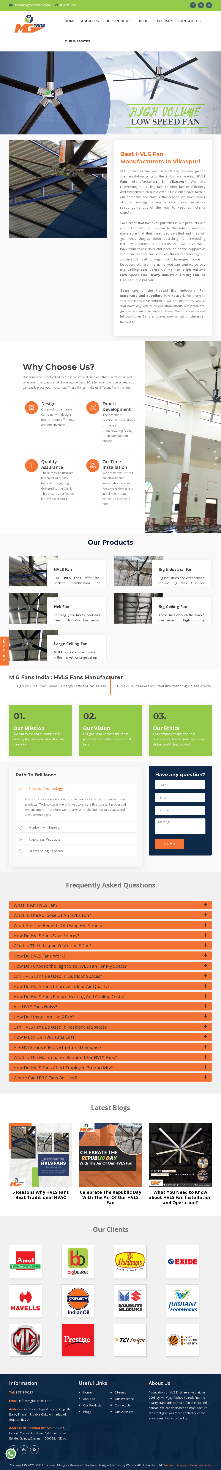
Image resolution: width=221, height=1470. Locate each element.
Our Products (119, 21)
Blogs (145, 21)
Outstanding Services (45, 851)
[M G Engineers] (30, 22)
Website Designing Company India (187, 1465)
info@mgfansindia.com (32, 5)
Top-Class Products (44, 839)
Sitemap (164, 21)
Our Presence (124, 1399)
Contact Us (189, 21)
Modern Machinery (43, 827)
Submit (169, 844)
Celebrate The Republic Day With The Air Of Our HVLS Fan (110, 1197)
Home (70, 21)
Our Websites (77, 41)
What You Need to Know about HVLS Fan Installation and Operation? (180, 1197)
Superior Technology (45, 788)
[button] (16, 92)
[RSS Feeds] (201, 5)
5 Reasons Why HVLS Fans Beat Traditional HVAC (41, 1195)
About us (90, 21)
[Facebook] (193, 5)
